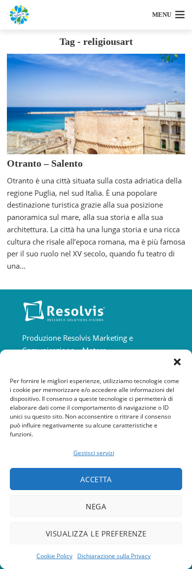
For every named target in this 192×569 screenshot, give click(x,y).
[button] (177, 362)
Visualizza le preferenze (96, 533)
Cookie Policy (54, 556)
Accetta (96, 479)
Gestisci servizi (93, 453)
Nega (96, 506)
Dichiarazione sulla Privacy (114, 556)
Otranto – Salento (45, 163)
